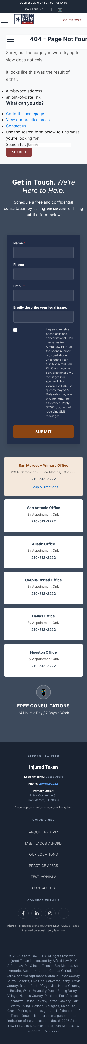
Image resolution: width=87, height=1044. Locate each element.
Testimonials (44, 877)
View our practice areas (28, 119)
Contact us (16, 126)
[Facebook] (23, 913)
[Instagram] (50, 913)
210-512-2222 (72, 20)
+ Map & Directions (43, 487)
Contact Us (43, 888)
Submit (43, 431)
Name (19, 243)
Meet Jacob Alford (43, 843)
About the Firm (43, 832)
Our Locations (43, 854)
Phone (18, 264)
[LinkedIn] (36, 913)
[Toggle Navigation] (4, 20)
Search (19, 152)
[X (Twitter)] (63, 913)
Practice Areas (43, 866)
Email (19, 286)
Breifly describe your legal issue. (40, 307)
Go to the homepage (25, 113)
